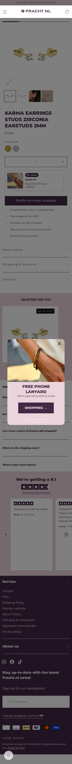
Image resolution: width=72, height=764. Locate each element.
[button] (4, 11)
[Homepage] (36, 12)
